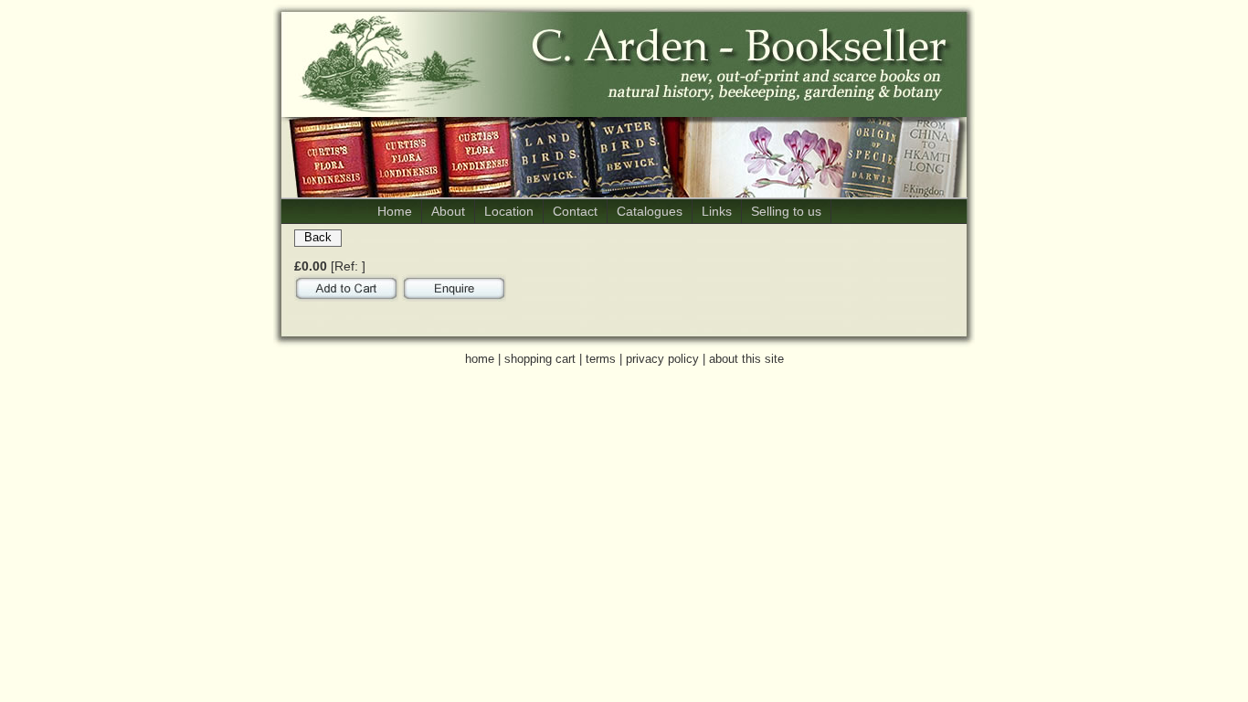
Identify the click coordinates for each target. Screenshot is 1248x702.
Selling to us (786, 211)
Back (318, 237)
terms (601, 359)
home (479, 359)
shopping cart (540, 359)
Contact (575, 211)
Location (509, 211)
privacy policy (662, 359)
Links (717, 211)
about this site (746, 359)
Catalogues (649, 211)
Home (394, 211)
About (448, 211)
